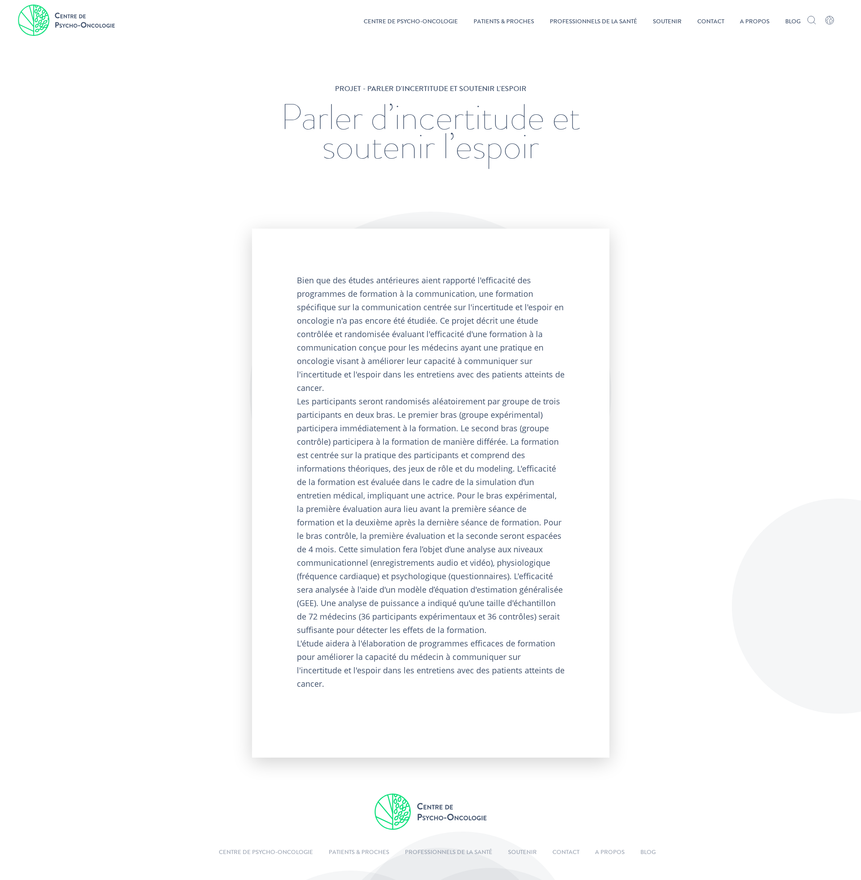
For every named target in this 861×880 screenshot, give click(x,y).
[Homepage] (66, 20)
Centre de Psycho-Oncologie (411, 22)
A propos (755, 22)
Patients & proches (504, 22)
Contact (710, 22)
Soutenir (667, 22)
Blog (792, 22)
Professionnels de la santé (593, 22)
